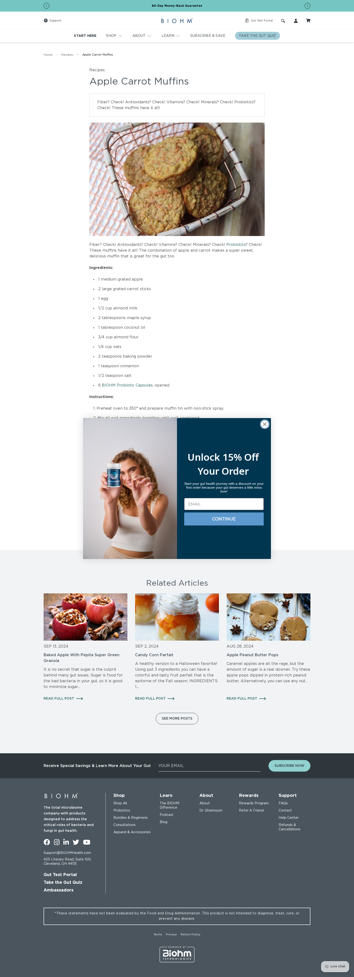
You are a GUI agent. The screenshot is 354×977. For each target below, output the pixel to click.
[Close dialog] (265, 424)
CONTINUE (224, 519)
